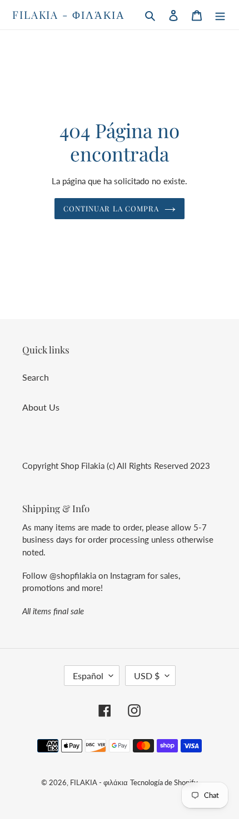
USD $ (147, 675)
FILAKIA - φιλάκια (68, 14)
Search (35, 377)
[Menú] (220, 14)
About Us (40, 407)
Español (88, 675)
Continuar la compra (111, 208)
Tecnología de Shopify (164, 782)
